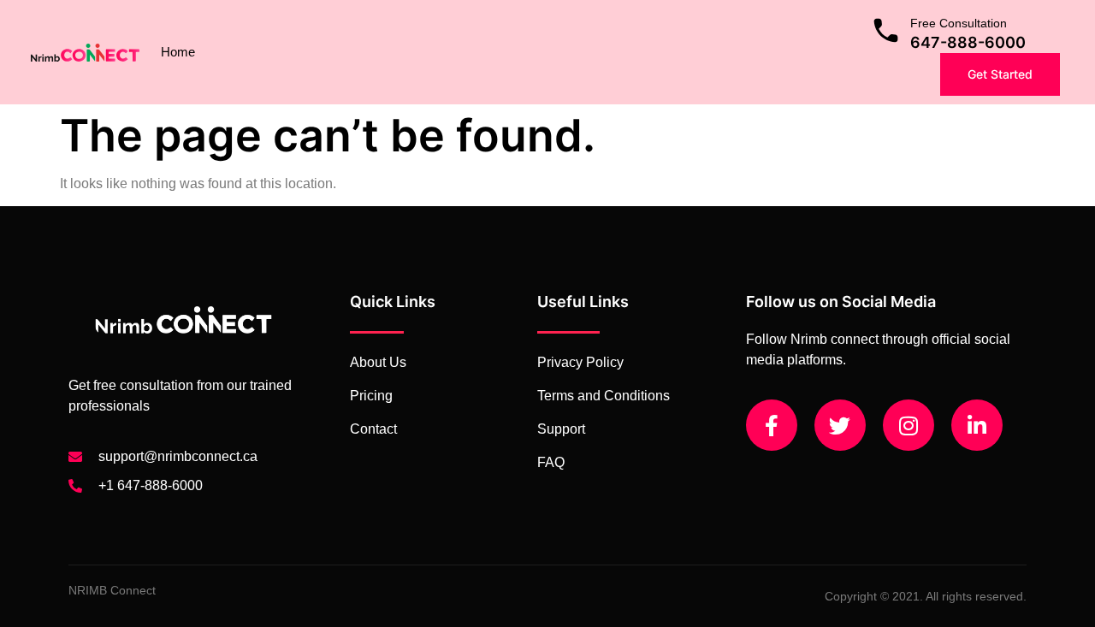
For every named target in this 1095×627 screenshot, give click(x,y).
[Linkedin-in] (977, 425)
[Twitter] (840, 425)
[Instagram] (908, 425)
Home (178, 51)
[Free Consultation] (886, 30)
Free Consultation (958, 23)
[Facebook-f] (771, 425)
